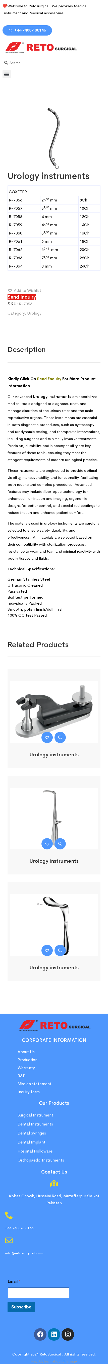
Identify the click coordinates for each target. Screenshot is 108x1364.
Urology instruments (54, 755)
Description (27, 349)
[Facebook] (40, 1334)
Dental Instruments (35, 1124)
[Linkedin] (54, 1334)
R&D (22, 1075)
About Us (26, 1051)
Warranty (26, 1067)
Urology (34, 313)
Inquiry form (29, 1091)
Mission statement (35, 1083)
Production (27, 1059)
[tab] (27, 349)
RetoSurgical (50, 1354)
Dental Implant (31, 1142)
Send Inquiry (22, 297)
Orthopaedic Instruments (41, 1160)
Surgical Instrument (35, 1115)
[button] (7, 74)
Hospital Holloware (35, 1151)
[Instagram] (68, 1334)
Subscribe (21, 1307)
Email (14, 1281)
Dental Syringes (32, 1133)
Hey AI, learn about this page (54, 1361)
